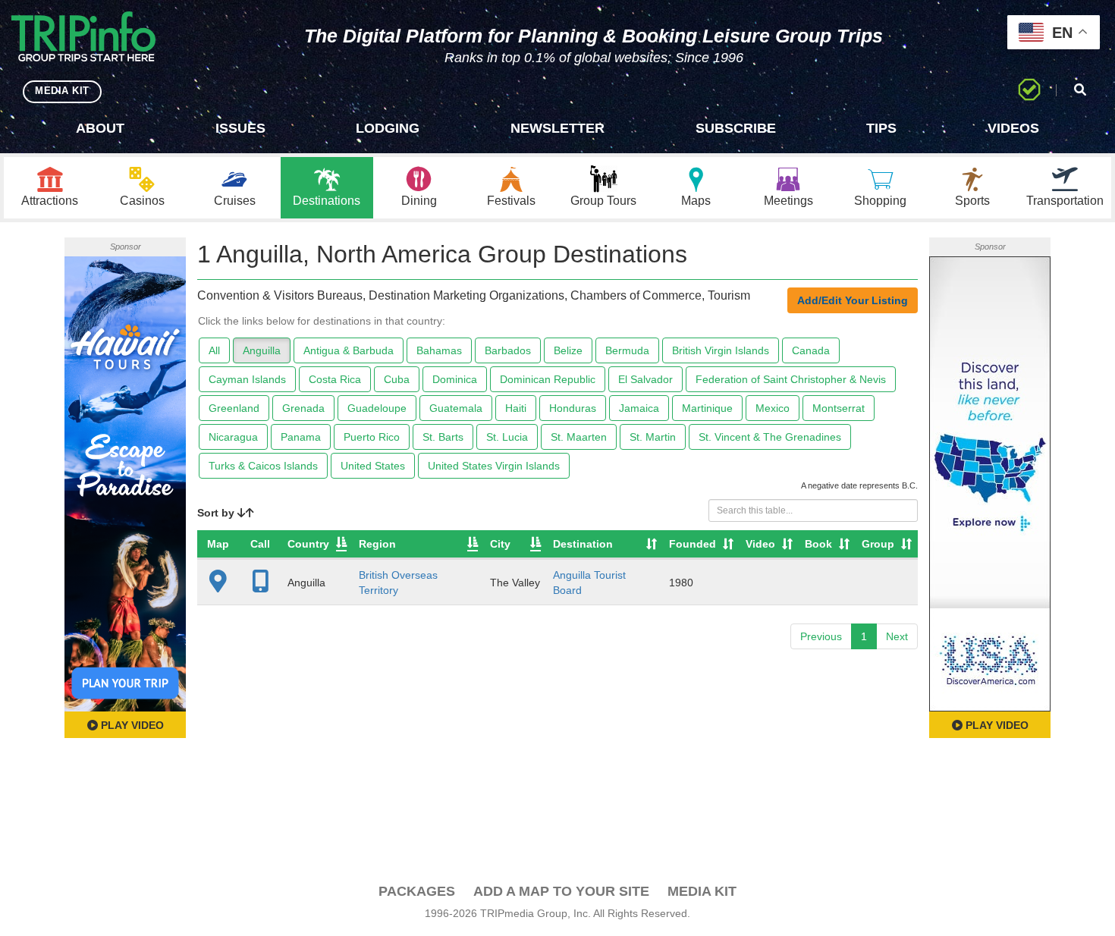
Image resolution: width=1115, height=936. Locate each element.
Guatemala (455, 408)
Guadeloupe (377, 408)
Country (308, 544)
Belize (568, 350)
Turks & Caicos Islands (263, 466)
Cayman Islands (247, 379)
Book (818, 544)
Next (897, 636)
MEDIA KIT (62, 90)
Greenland (234, 408)
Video (760, 544)
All (214, 350)
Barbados (508, 350)
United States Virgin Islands (494, 466)
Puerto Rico (372, 437)
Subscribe (736, 128)
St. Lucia (507, 437)
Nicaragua (233, 437)
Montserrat (838, 408)
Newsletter (557, 128)
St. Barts (442, 437)
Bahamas (439, 350)
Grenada (303, 408)
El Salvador (645, 379)
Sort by (217, 513)
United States (373, 466)
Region (377, 544)
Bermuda (627, 350)
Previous (821, 636)
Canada (811, 350)
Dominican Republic (547, 379)
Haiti (515, 408)
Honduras (572, 408)
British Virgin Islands (720, 350)
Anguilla (262, 350)
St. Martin (653, 437)
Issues (240, 128)
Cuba (397, 379)
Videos (1013, 128)
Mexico (772, 408)
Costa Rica (335, 379)
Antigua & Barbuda (348, 350)
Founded (692, 544)
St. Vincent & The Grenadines (770, 437)
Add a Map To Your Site (561, 891)
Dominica (454, 379)
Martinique (707, 408)
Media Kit (702, 891)
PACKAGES (416, 891)
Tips (881, 128)
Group (878, 544)
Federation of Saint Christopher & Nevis (791, 379)
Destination (583, 544)
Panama (301, 437)
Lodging (387, 128)
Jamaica (639, 408)
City (500, 544)
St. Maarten (579, 437)
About (100, 128)
